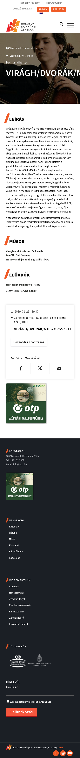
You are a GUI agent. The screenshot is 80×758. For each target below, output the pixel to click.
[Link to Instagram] (63, 753)
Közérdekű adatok (18, 624)
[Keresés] (59, 25)
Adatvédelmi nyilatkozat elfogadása (30, 701)
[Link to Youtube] (70, 753)
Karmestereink (16, 611)
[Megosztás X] (39, 368)
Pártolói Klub (16, 551)
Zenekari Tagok (17, 599)
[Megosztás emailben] (59, 368)
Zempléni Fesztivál (22, 8)
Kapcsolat (14, 558)
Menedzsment (16, 592)
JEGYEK (43, 9)
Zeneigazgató (16, 617)
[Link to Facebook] (56, 753)
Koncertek (14, 545)
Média (12, 539)
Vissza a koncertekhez (24, 48)
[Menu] (68, 25)
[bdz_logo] (33, 25)
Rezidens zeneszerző (19, 605)
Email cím (12, 686)
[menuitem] (30, 3)
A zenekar (14, 586)
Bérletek (58, 9)
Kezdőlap (14, 526)
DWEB (60, 747)
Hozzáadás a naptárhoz (28, 342)
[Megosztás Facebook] (20, 368)
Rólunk (13, 532)
